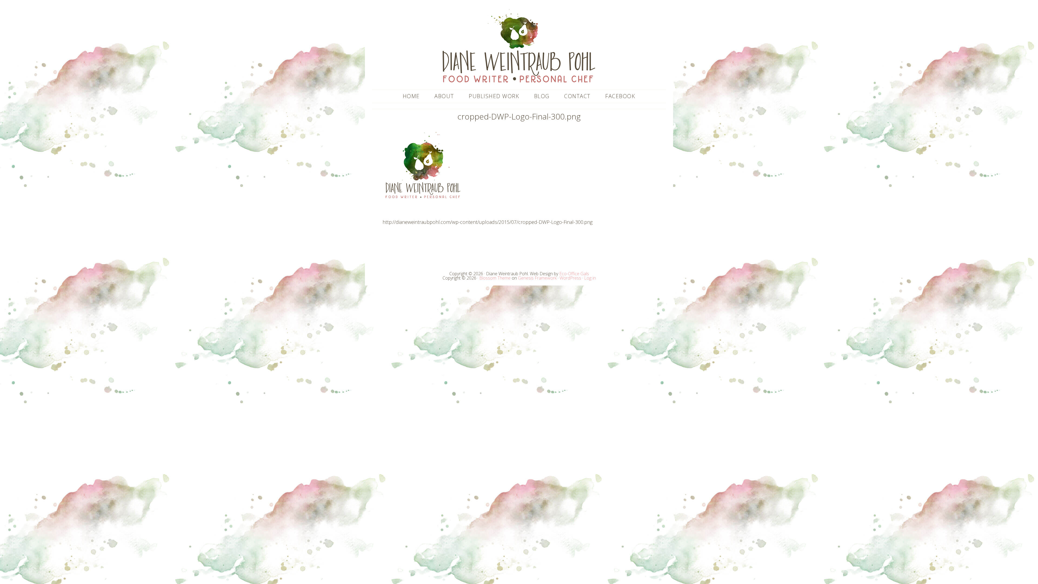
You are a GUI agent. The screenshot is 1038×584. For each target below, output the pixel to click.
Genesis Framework (537, 278)
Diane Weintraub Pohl (519, 46)
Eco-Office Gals (574, 274)
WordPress (570, 278)
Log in (590, 278)
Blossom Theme (495, 278)
